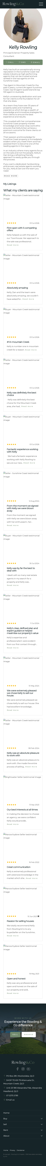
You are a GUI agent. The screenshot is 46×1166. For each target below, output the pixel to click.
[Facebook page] (18, 1069)
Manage (28, 1034)
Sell (15, 1034)
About (6, 1136)
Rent (5, 1130)
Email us (10, 1100)
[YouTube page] (28, 1069)
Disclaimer (21, 1150)
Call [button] (10, 62)
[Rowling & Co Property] (13, 4)
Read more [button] (13, 245)
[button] (35, 62)
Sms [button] (23, 62)
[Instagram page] (23, 1069)
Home (6, 1113)
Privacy (12, 1150)
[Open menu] (41, 4)
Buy (5, 1118)
